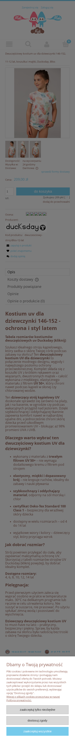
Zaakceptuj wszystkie (37, 731)
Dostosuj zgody (37, 720)
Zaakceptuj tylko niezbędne (37, 709)
